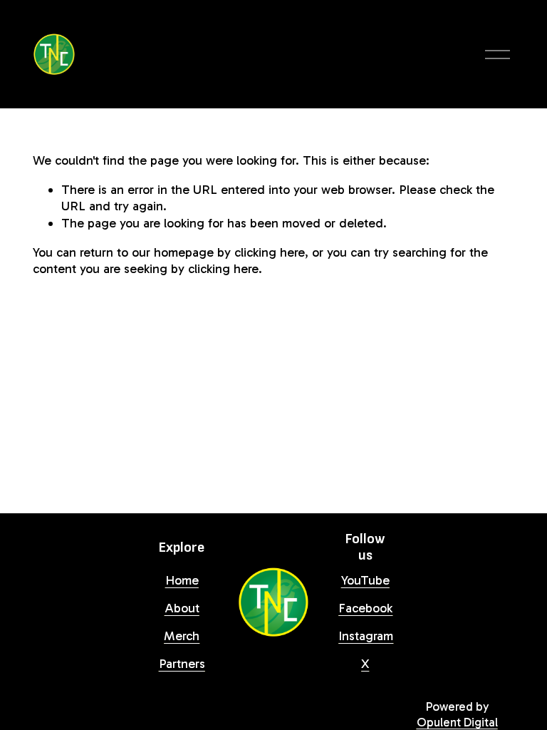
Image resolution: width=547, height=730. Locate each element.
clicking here (269, 252)
